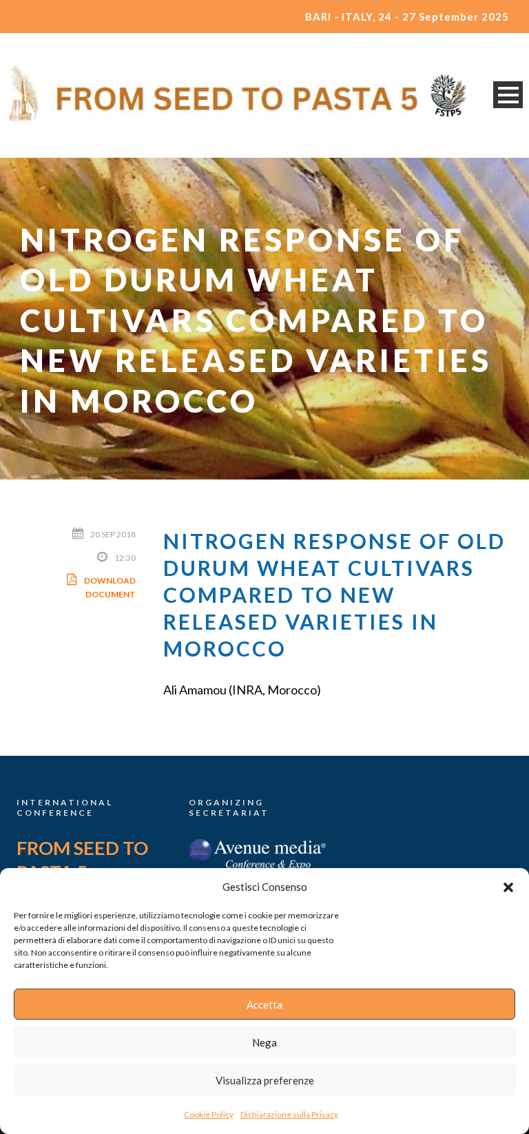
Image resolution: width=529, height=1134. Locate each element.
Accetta (264, 1004)
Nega (264, 1042)
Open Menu (508, 94)
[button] (508, 887)
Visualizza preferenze (265, 1080)
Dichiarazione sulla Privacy (289, 1114)
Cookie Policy (209, 1114)
